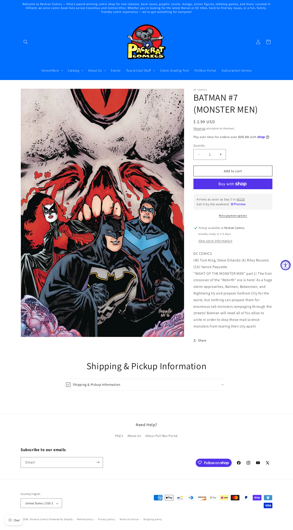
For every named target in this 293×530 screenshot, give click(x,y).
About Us (134, 436)
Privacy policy (106, 519)
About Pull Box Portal (161, 436)
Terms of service (129, 519)
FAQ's (119, 436)
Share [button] (202, 340)
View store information (215, 241)
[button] (26, 42)
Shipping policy (152, 519)
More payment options (233, 215)
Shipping (199, 128)
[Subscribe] (98, 462)
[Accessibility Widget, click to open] (285, 265)
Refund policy (85, 519)
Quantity (199, 145)
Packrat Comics (39, 519)
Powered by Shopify (61, 519)
